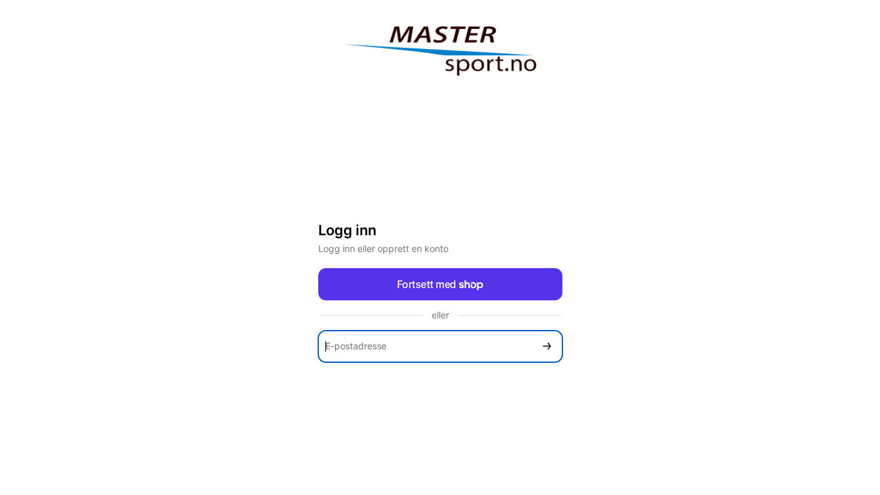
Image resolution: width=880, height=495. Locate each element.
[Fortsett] (547, 346)
